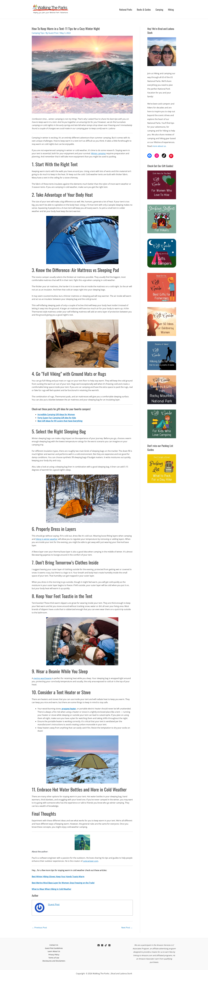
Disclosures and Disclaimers (53, 961)
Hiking (171, 9)
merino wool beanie (42, 678)
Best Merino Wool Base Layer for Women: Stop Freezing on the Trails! (63, 882)
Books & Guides (144, 9)
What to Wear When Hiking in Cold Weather (51, 889)
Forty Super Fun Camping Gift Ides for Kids (57, 417)
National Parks (125, 9)
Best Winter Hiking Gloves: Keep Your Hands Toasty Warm (58, 876)
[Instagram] (102, 945)
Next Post (127, 927)
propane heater (69, 708)
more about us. (159, 146)
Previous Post (39, 927)
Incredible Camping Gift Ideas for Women (56, 414)
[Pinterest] (109, 945)
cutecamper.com (90, 861)
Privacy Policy (54, 954)
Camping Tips (38, 33)
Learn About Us (54, 951)
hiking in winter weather (47, 539)
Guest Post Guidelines (54, 948)
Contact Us (53, 945)
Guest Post (54, 904)
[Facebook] (99, 945)
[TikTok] (106, 945)
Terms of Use (54, 958)
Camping (159, 9)
